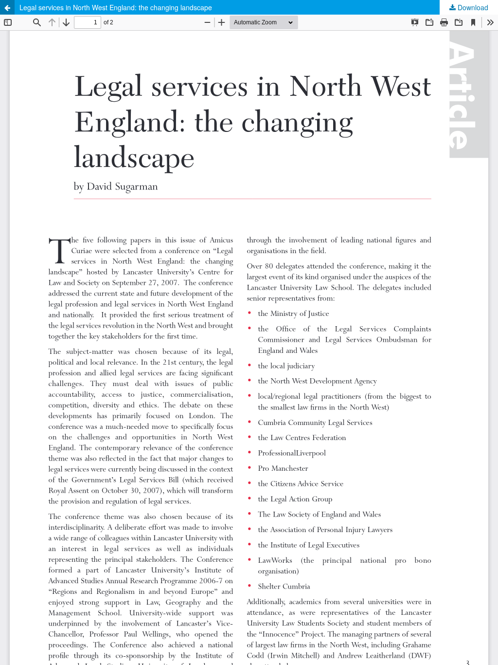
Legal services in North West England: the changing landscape (115, 7)
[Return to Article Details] (7, 7)
